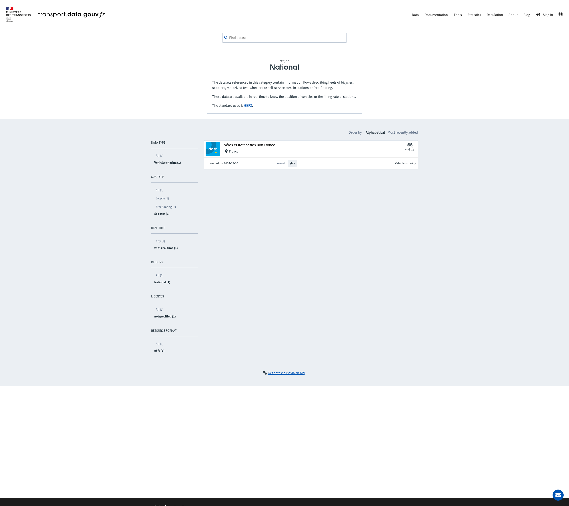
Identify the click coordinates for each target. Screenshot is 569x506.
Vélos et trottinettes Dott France (249, 145)
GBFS (248, 105)
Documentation (436, 14)
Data (415, 14)
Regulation (495, 14)
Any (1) (160, 241)
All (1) (159, 156)
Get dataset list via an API (286, 373)
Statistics (474, 14)
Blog (526, 14)
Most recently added (403, 132)
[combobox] (284, 38)
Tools (458, 14)
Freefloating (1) (166, 207)
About (513, 14)
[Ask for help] (558, 495)
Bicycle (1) (162, 198)
